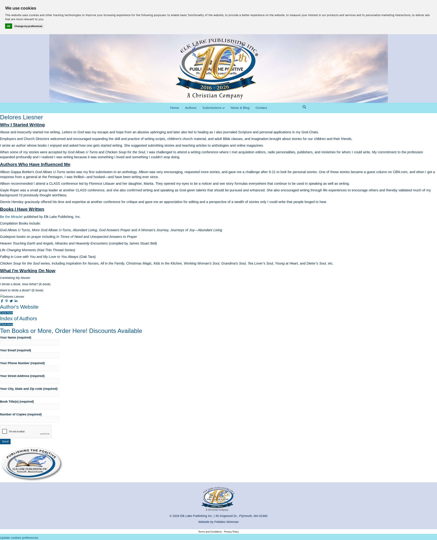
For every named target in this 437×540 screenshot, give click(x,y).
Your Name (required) (15, 337)
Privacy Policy (231, 531)
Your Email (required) (15, 350)
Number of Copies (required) (21, 414)
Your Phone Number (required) (22, 363)
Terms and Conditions (210, 531)
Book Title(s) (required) (17, 401)
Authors (190, 108)
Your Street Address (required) (22, 376)
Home (174, 108)
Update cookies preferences (19, 537)
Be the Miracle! (11, 217)
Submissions (211, 108)
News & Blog (240, 108)
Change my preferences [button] (28, 26)
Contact (261, 108)
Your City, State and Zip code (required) (29, 388)
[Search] (303, 107)
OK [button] (8, 26)
